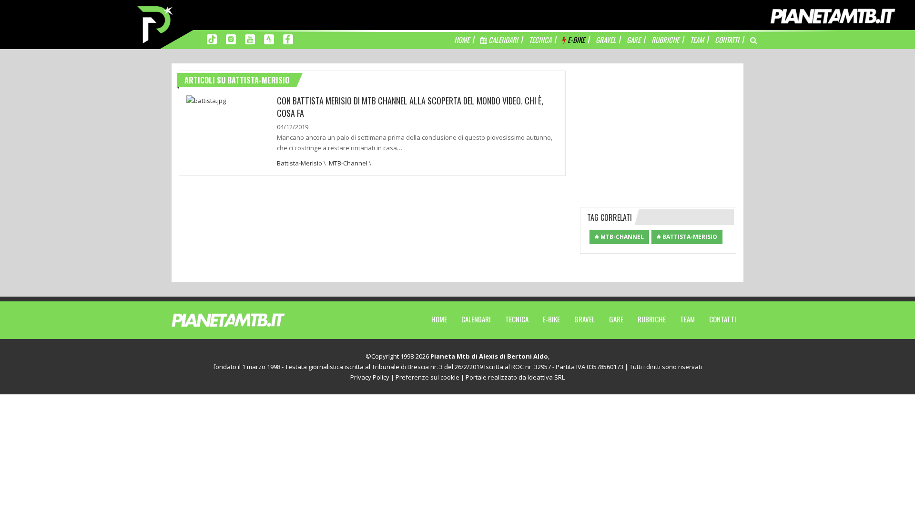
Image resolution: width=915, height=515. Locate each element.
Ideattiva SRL (546, 377)
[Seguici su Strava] (269, 38)
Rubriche (652, 319)
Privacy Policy (369, 377)
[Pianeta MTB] (246, 319)
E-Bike (551, 319)
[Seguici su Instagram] (231, 38)
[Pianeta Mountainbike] (155, 24)
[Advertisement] (658, 130)
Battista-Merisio (299, 163)
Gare (616, 319)
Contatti (722, 319)
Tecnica (517, 319)
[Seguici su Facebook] (288, 38)
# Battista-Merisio (687, 237)
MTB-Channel (348, 163)
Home (439, 319)
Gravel (584, 319)
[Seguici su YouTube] (250, 38)
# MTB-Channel (619, 237)
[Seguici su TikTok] (212, 38)
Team (687, 319)
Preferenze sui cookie (427, 377)
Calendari (476, 319)
